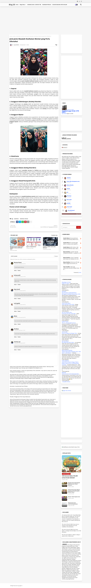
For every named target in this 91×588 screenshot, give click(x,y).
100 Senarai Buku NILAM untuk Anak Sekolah (70, 477)
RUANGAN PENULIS (46, 4)
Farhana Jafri (17, 275)
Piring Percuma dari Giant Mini (69, 313)
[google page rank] (66, 390)
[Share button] (31, 222)
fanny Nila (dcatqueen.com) (73, 181)
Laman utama (13, 36)
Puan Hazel (69, 206)
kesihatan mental (20, 36)
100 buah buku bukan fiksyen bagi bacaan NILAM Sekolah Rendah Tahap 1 (74, 491)
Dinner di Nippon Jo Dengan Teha (69, 333)
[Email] (28, 222)
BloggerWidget (78, 213)
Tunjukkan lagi (54, 235)
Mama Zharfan (70, 185)
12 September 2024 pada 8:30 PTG (20, 317)
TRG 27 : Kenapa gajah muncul (69, 322)
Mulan (15, 316)
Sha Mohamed (71, 210)
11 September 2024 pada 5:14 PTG (20, 276)
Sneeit (80, 272)
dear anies (69, 199)
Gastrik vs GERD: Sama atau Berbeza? (49, 247)
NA (67, 192)
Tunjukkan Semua (66, 381)
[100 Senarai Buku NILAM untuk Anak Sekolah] (71, 463)
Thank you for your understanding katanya (73, 503)
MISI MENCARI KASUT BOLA (68, 342)
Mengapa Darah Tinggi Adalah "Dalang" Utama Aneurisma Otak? (16, 247)
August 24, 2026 (65, 283)
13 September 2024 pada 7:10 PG (19, 330)
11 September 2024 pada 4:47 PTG (20, 263)
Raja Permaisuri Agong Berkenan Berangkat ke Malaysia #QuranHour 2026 (71, 293)
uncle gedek (17, 303)
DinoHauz (16, 329)
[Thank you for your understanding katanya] (64, 504)
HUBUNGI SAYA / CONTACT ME (34, 4)
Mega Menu (22, 4)
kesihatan (16, 218)
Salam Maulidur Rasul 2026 (68, 304)
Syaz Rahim (64, 113)
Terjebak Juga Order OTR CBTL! (70, 111)
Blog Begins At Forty (66, 282)
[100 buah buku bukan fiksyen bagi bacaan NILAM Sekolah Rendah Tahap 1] (64, 491)
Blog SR (12, 4)
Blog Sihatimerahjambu (67, 350)
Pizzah (68, 188)
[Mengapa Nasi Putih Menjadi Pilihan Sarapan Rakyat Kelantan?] (64, 484)
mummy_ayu (17, 341)
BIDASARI (64, 372)
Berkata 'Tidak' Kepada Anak (74, 496)
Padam (19, 270)
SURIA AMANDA (65, 360)
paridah (68, 203)
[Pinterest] (25, 222)
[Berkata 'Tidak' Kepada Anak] (64, 498)
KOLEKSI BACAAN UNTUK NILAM (59, 4)
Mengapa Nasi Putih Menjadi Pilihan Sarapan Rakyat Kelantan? (74, 484)
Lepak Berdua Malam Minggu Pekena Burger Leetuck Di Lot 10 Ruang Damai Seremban (70, 363)
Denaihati (64, 291)
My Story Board (65, 341)
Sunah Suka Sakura (66, 303)
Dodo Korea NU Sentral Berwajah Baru (70, 374)
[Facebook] (17, 222)
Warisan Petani (18, 262)
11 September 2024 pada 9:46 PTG (20, 304)
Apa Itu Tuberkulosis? (31, 246)
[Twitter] (20, 222)
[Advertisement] (41, 11)
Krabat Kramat (65, 321)
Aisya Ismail (17, 289)
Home (17, 4)
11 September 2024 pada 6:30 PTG (20, 290)
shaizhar (69, 177)
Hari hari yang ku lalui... (67, 312)
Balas (15, 270)
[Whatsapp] (22, 222)
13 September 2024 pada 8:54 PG (19, 343)
